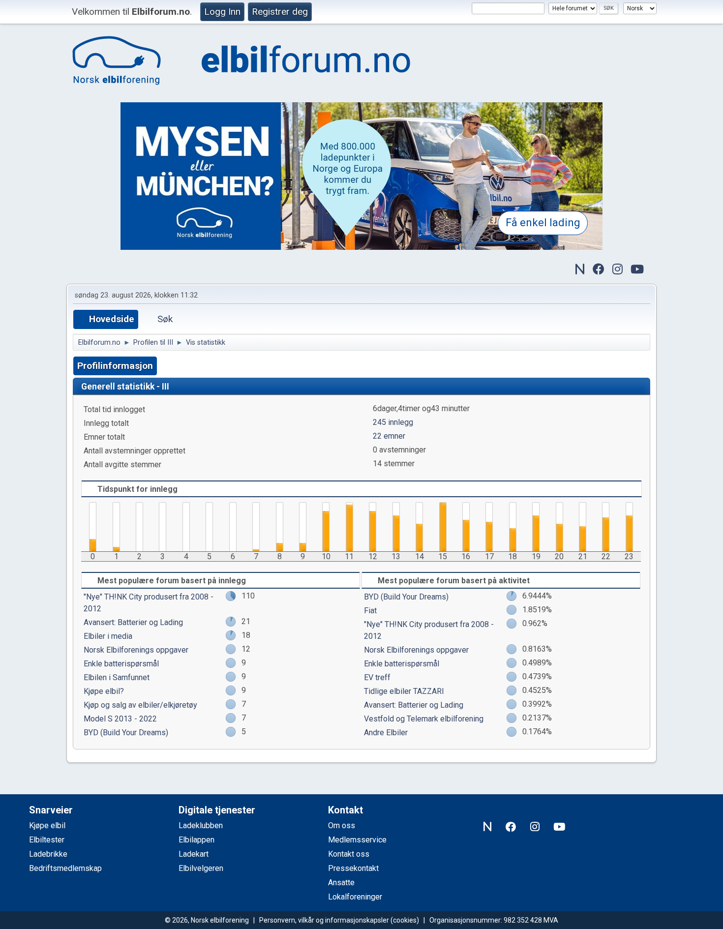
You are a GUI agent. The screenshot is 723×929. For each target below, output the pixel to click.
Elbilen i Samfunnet (117, 677)
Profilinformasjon (115, 365)
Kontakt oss (348, 854)
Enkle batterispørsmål (121, 663)
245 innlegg (393, 422)
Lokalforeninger (355, 896)
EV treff (377, 677)
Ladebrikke (48, 854)
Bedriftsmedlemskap (65, 868)
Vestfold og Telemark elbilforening (423, 718)
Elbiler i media (108, 636)
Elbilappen (196, 839)
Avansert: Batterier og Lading (133, 622)
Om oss (341, 825)
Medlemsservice (357, 839)
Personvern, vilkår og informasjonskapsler (324, 920)
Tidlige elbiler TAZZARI (404, 691)
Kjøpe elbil (47, 825)
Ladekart (194, 854)
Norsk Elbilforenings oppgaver (136, 650)
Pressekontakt (353, 868)
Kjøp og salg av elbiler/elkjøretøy (140, 705)
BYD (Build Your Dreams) (126, 732)
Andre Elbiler (386, 732)
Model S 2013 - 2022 (120, 718)
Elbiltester (46, 839)
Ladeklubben (201, 825)
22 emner (389, 436)
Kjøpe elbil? (104, 691)
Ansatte (341, 882)
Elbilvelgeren (201, 868)
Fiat (370, 610)
